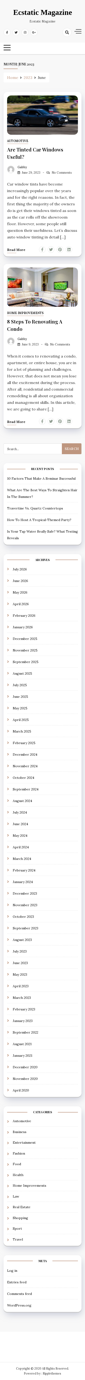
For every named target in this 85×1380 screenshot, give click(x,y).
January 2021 (22, 1055)
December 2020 (25, 1067)
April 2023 (21, 986)
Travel (18, 1239)
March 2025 (22, 731)
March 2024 (22, 859)
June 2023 (20, 963)
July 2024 (20, 812)
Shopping (20, 1218)
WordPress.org (19, 1305)
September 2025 (25, 662)
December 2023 (25, 893)
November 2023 (25, 905)
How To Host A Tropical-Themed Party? (39, 520)
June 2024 (20, 824)
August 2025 (22, 673)
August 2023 (22, 940)
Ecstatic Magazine (42, 12)
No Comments (62, 172)
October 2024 (23, 778)
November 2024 (25, 766)
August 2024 (22, 801)
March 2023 (22, 998)
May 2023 (20, 974)
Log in (12, 1270)
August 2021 (22, 1044)
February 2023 (24, 1009)
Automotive (17, 141)
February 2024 (24, 870)
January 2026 (23, 627)
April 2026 (21, 604)
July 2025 (20, 685)
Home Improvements (25, 313)
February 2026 (24, 615)
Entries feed (16, 1282)
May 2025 (20, 708)
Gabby (22, 167)
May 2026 (20, 592)
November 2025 (25, 650)
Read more (16, 250)
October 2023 (23, 916)
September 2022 (25, 1032)
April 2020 (21, 1090)
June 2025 (20, 696)
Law (16, 1196)
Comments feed (19, 1294)
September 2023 (25, 928)
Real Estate (21, 1207)
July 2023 (20, 951)
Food (17, 1164)
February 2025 (24, 743)
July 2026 (20, 569)
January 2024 (23, 882)
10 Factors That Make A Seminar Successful (41, 478)
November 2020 (25, 1079)
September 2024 (25, 789)
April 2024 (21, 847)
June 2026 (20, 581)
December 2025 (25, 639)
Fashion (19, 1153)
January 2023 (23, 1021)
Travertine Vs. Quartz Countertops (35, 508)
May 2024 (20, 835)
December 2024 (25, 754)
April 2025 (21, 720)
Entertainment (24, 1142)
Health (18, 1175)
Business (19, 1132)
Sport (17, 1228)
